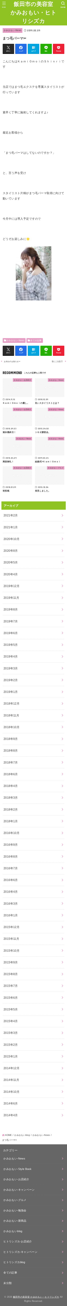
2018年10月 (11, 727)
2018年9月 (11, 738)
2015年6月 (11, 997)
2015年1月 (11, 1056)
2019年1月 (11, 691)
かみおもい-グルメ (14, 1200)
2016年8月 (11, 856)
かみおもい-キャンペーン (18, 1189)
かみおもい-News (12, 30)
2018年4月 (11, 785)
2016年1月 (11, 915)
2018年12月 (11, 703)
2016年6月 (11, 880)
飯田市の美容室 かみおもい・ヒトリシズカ (33, 12)
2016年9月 (11, 844)
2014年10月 (11, 1091)
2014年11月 (11, 1079)
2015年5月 (11, 1009)
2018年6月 (11, 774)
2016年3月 (11, 903)
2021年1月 (11, 527)
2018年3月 (11, 797)
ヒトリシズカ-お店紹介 (17, 1241)
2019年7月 (11, 621)
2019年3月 (11, 668)
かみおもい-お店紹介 (16, 1179)
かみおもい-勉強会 (14, 1210)
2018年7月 (11, 762)
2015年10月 (11, 950)
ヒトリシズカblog (14, 1262)
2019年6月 (11, 633)
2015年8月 (11, 974)
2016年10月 (11, 832)
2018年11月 (11, 715)
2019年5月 (11, 644)
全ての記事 (35, 340)
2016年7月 (11, 868)
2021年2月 (11, 515)
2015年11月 (11, 938)
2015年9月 (11, 962)
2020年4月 (11, 574)
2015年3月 (11, 1032)
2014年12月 (11, 1068)
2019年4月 (11, 656)
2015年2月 (11, 1044)
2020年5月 (11, 562)
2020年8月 (11, 550)
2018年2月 (11, 809)
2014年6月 (11, 1103)
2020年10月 (11, 539)
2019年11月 (11, 597)
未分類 (7, 1283)
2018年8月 (11, 750)
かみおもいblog (12, 1231)
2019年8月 (11, 609)
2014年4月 (11, 1115)
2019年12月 (11, 586)
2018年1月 (11, 821)
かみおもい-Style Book (17, 1169)
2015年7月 (11, 985)
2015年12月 (11, 927)
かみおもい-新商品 (14, 1220)
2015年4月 (11, 1021)
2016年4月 (11, 891)
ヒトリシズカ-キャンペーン (20, 1251)
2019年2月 (11, 680)
